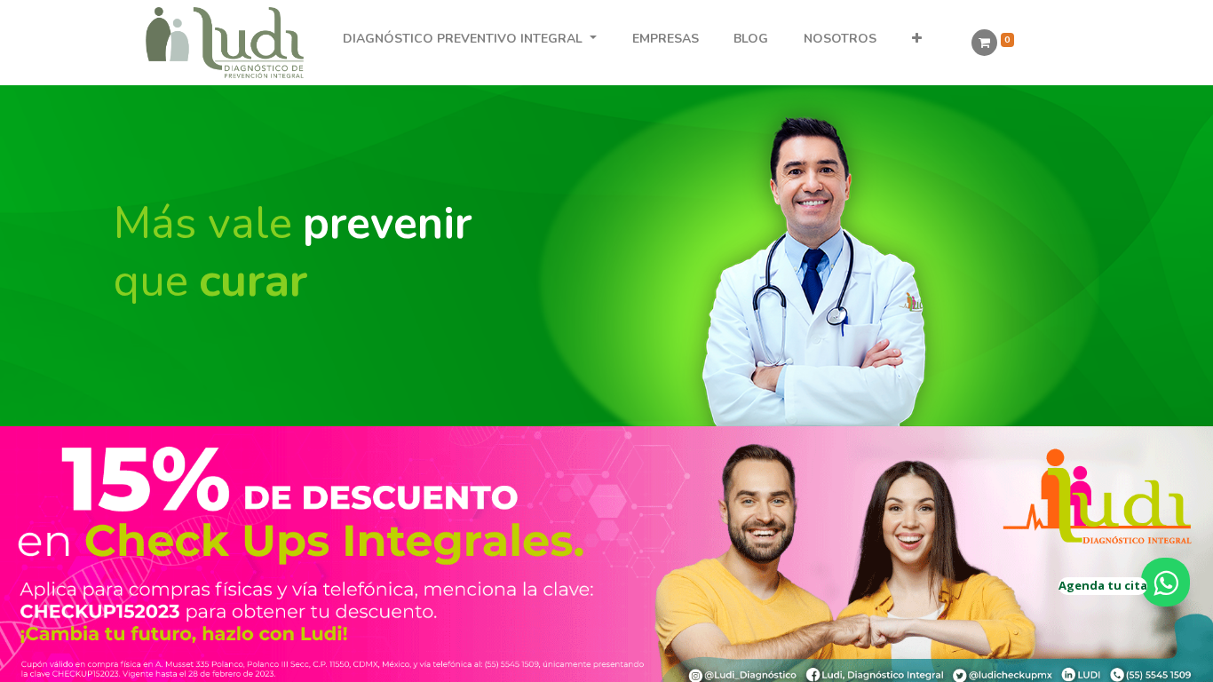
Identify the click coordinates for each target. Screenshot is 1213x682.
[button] (917, 38)
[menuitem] (665, 38)
